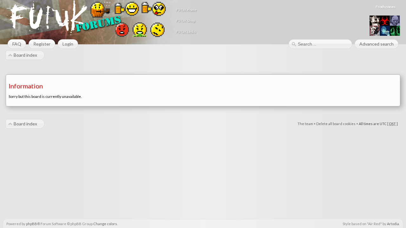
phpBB (31, 224)
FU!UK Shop (185, 21)
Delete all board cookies (336, 124)
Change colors (105, 224)
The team (305, 124)
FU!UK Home (186, 10)
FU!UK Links (186, 32)
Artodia (393, 224)
